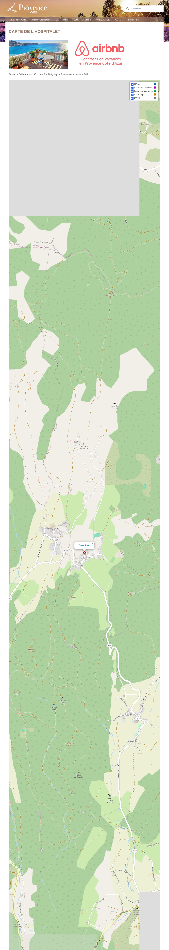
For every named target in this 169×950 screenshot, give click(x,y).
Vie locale (103, 19)
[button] (84, 553)
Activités (62, 19)
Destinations (17, 19)
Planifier (133, 19)
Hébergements (41, 19)
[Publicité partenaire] (84, 54)
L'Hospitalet (84, 545)
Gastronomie (82, 19)
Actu (118, 19)
